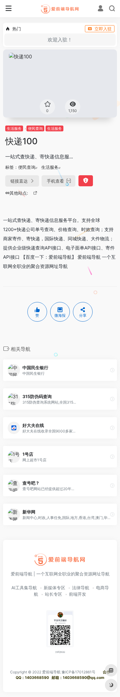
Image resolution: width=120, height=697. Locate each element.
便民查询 (35, 128)
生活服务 (14, 128)
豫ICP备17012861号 (78, 672)
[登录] (100, 9)
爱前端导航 (51, 672)
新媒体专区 (54, 587)
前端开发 (77, 594)
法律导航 (80, 587)
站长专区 (53, 594)
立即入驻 (103, 28)
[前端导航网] (60, 8)
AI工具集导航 (24, 587)
